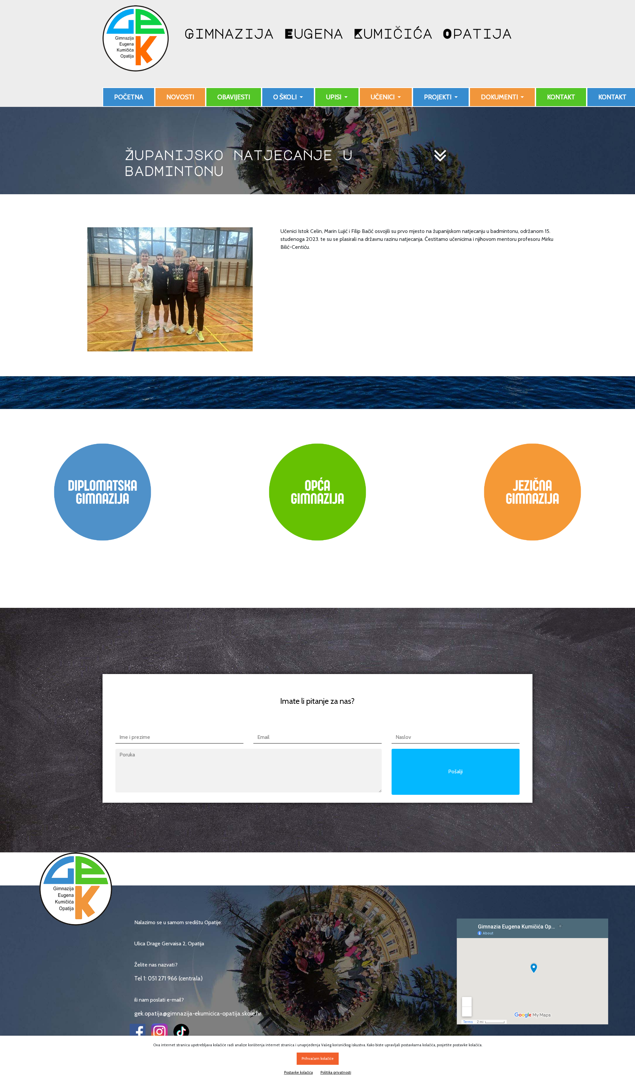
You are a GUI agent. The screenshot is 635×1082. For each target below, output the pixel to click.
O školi (285, 97)
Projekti (438, 97)
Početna (128, 97)
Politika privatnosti (335, 1072)
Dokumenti (500, 97)
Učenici (383, 97)
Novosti (180, 97)
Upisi (334, 97)
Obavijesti (233, 97)
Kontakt (561, 97)
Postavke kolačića (298, 1072)
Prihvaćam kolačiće (318, 1058)
